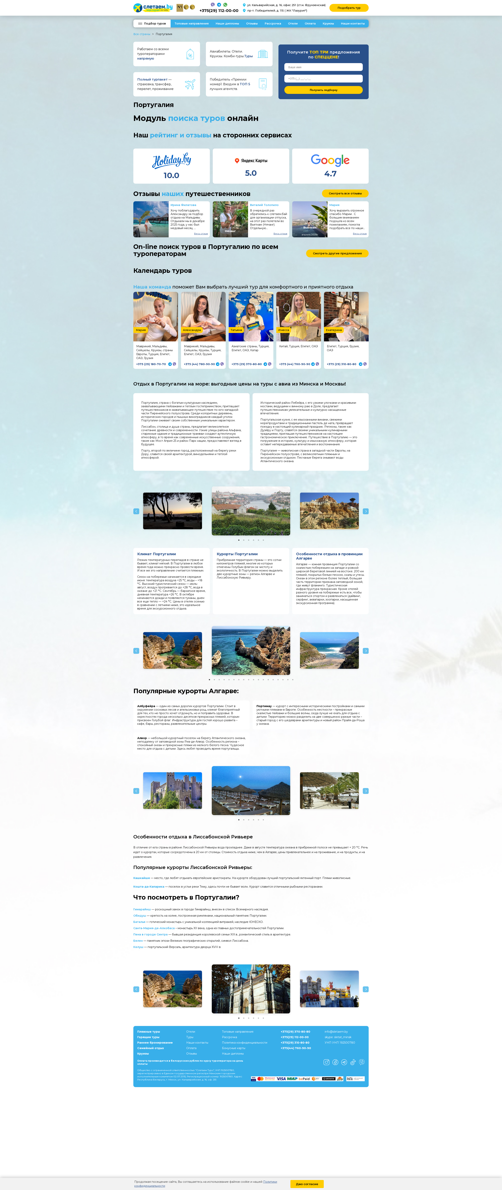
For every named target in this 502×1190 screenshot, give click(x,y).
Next (366, 511)
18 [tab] (293, 680)
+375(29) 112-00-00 (218, 10)
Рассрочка (273, 23)
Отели (293, 23)
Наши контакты (353, 23)
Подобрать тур (349, 8)
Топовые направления (192, 23)
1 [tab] (239, 540)
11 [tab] (258, 680)
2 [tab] (244, 540)
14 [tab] (273, 680)
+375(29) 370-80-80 (295, 1031)
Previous (136, 511)
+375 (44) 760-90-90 (294, 364)
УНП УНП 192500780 (340, 1042)
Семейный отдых (150, 1048)
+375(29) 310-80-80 (295, 1042)
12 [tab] (263, 680)
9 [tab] (249, 680)
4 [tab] (254, 540)
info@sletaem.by (336, 1031)
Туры (189, 1037)
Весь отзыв (201, 233)
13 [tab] (268, 680)
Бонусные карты (233, 1048)
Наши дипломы (227, 23)
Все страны (141, 34)
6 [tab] (263, 540)
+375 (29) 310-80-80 (341, 364)
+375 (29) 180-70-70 (151, 364)
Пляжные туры (148, 1031)
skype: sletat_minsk (338, 1037)
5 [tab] (258, 540)
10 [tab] (254, 680)
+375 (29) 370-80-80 (247, 364)
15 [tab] (278, 680)
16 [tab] (283, 680)
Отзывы (252, 23)
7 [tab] (239, 680)
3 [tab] (249, 540)
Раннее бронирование (155, 1042)
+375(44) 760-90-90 (296, 1048)
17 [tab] (288, 680)
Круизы (328, 23)
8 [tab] (244, 680)
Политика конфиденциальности (244, 1042)
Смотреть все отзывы (345, 193)
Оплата (310, 23)
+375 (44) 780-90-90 (199, 364)
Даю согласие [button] (307, 1184)
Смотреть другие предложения (337, 253)
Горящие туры (148, 1037)
